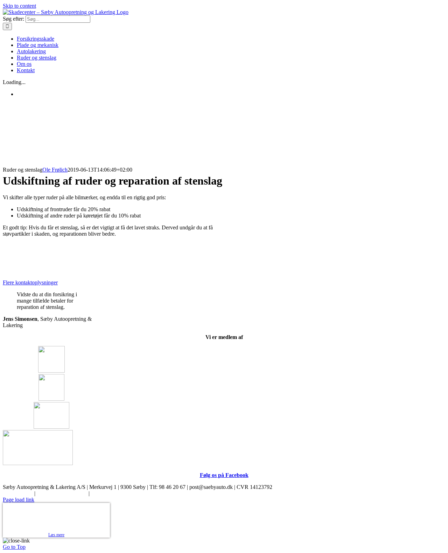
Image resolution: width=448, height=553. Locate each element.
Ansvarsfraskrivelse (112, 493)
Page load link (18, 500)
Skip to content (19, 6)
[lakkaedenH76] (51, 427)
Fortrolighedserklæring (62, 493)
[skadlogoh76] (51, 399)
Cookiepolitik (18, 493)
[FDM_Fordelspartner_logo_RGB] (38, 463)
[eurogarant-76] (51, 371)
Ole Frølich (55, 170)
